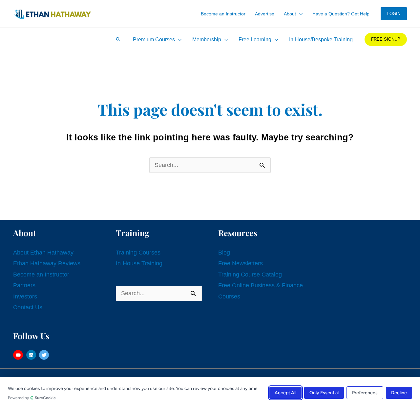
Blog (224, 252)
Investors (25, 296)
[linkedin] (32, 355)
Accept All (285, 392)
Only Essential (324, 392)
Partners (24, 285)
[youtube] (19, 355)
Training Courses (138, 252)
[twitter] (45, 355)
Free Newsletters (240, 263)
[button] (299, 14)
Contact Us (27, 307)
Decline (399, 392)
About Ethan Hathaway (43, 252)
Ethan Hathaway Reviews (46, 263)
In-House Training (139, 263)
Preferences (365, 392)
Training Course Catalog (250, 274)
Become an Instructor (41, 274)
